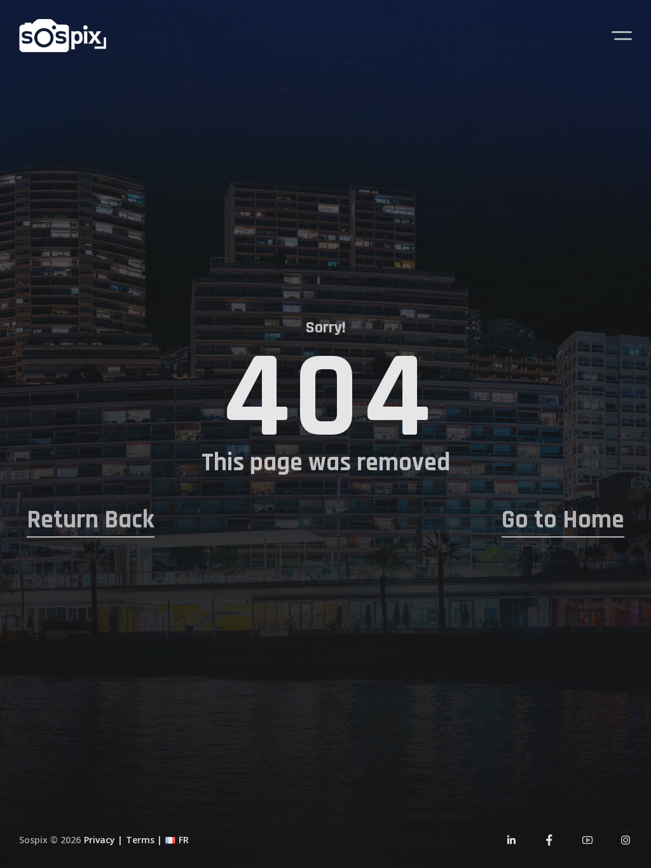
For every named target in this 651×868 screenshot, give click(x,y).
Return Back (90, 520)
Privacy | (103, 840)
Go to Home (563, 520)
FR (184, 840)
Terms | (144, 840)
